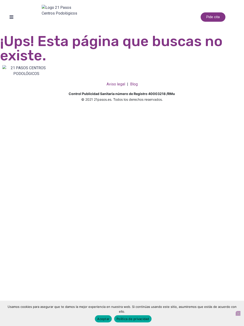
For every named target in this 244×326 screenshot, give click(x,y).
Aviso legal (116, 84)
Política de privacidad (133, 319)
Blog (134, 84)
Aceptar (103, 319)
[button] (11, 17)
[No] (238, 313)
